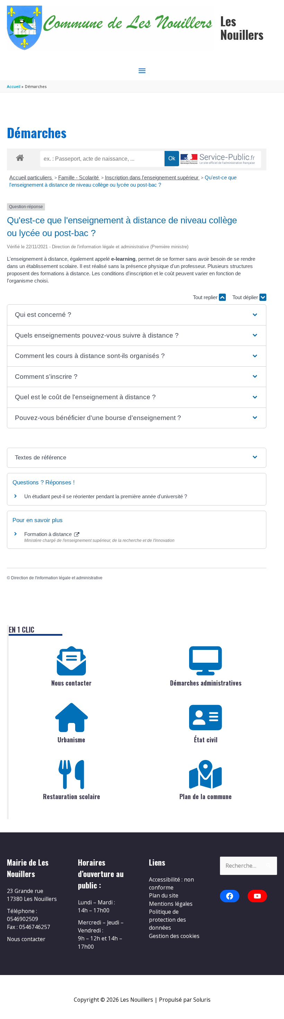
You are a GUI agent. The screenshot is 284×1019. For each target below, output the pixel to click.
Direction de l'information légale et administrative (57, 577)
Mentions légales (171, 904)
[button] (136, 315)
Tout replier (206, 297)
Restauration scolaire (71, 796)
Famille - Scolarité (79, 177)
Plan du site (163, 895)
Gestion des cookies (174, 936)
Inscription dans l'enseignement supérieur (152, 177)
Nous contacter (71, 682)
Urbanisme (71, 739)
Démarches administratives (205, 682)
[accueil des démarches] (20, 156)
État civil (206, 739)
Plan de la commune (205, 796)
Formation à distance (48, 534)
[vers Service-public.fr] (218, 159)
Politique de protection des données (167, 920)
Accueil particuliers (31, 177)
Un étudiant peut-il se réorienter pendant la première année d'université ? (105, 496)
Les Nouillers (242, 27)
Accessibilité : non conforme (171, 883)
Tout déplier (245, 297)
